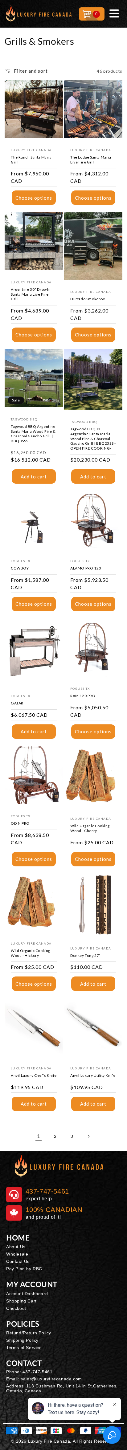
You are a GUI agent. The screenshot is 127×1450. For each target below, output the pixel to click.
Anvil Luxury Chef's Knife (34, 1075)
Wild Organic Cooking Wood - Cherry (90, 828)
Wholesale (17, 1254)
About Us (16, 1246)
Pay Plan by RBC (24, 1268)
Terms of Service (24, 1347)
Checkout (16, 1308)
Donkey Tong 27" (85, 955)
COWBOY (20, 568)
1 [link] (38, 1136)
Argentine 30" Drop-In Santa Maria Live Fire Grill (31, 294)
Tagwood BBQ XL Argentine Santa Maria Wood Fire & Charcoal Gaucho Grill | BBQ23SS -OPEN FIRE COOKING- (93, 438)
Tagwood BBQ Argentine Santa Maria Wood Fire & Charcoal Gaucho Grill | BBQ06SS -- (33, 433)
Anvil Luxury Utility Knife (93, 1075)
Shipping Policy (22, 1340)
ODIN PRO (20, 823)
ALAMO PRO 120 (85, 568)
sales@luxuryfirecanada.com (51, 1378)
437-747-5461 (37, 1371)
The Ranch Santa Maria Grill (31, 159)
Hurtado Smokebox (87, 299)
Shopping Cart (21, 1300)
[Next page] (88, 1136)
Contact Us (18, 1261)
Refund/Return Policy (28, 1332)
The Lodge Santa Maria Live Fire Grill (90, 159)
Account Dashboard (27, 1293)
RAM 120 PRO (83, 695)
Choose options (33, 198)
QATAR (17, 703)
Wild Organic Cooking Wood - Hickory (30, 953)
